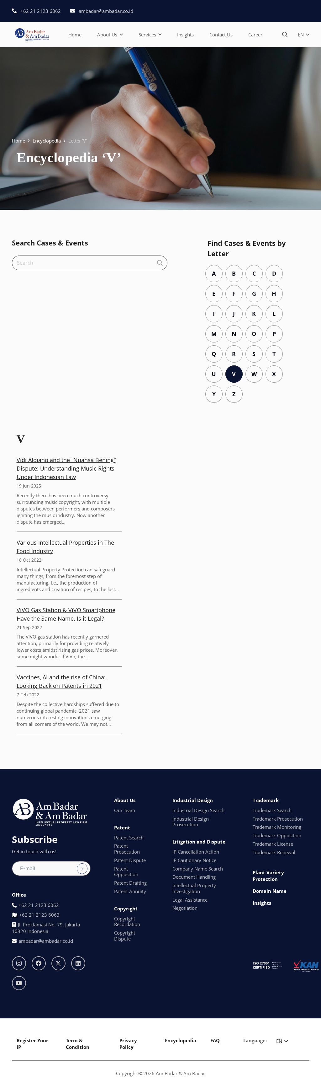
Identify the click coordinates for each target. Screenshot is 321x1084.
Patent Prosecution (127, 849)
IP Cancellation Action (195, 852)
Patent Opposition (126, 872)
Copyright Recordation (127, 921)
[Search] (160, 263)
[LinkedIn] (78, 963)
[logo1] (32, 34)
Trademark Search (272, 810)
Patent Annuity (130, 891)
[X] (58, 963)
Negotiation (184, 908)
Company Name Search (197, 869)
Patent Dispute (130, 860)
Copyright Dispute (124, 936)
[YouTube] (19, 983)
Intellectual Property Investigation (194, 888)
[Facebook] (39, 963)
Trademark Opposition (277, 835)
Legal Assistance (190, 900)
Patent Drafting (130, 883)
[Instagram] (19, 963)
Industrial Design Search (198, 810)
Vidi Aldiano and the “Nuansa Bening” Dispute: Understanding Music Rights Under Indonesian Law (66, 468)
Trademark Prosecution (278, 819)
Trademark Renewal (274, 852)
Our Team (124, 810)
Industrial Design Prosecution (190, 822)
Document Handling (194, 877)
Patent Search (129, 837)
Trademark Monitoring (277, 827)
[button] (121, 34)
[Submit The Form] (82, 869)
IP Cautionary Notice (194, 860)
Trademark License (273, 844)
